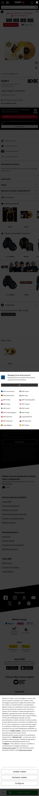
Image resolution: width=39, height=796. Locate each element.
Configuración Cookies (9, 748)
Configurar (19, 783)
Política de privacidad (25, 750)
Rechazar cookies (19, 777)
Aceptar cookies (19, 772)
